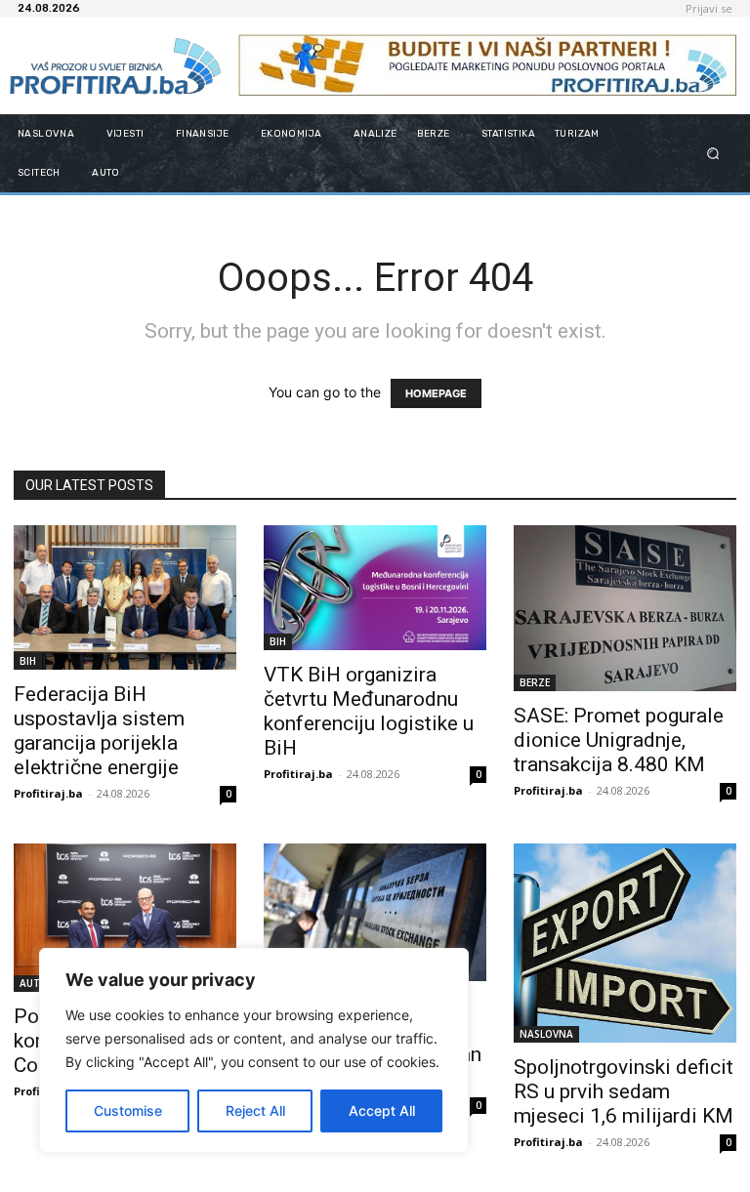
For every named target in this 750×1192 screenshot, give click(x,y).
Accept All (382, 1110)
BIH (28, 661)
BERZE (535, 682)
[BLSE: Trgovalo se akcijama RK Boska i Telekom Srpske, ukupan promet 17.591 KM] (375, 912)
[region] (254, 1050)
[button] (713, 153)
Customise (128, 1110)
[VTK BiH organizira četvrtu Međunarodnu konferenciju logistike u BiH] (375, 587)
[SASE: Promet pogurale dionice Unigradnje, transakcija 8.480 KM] (625, 608)
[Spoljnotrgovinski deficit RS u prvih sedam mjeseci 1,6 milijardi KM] (625, 943)
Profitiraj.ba (48, 793)
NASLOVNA (546, 1034)
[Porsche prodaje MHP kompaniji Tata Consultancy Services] (125, 917)
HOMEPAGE (436, 393)
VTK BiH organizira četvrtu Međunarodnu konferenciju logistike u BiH (369, 711)
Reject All (255, 1110)
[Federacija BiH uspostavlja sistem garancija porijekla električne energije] (125, 597)
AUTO (34, 983)
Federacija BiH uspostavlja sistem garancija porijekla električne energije (99, 730)
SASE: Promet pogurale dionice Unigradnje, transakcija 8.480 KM (619, 740)
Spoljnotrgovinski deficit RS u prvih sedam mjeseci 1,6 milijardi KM (623, 1091)
